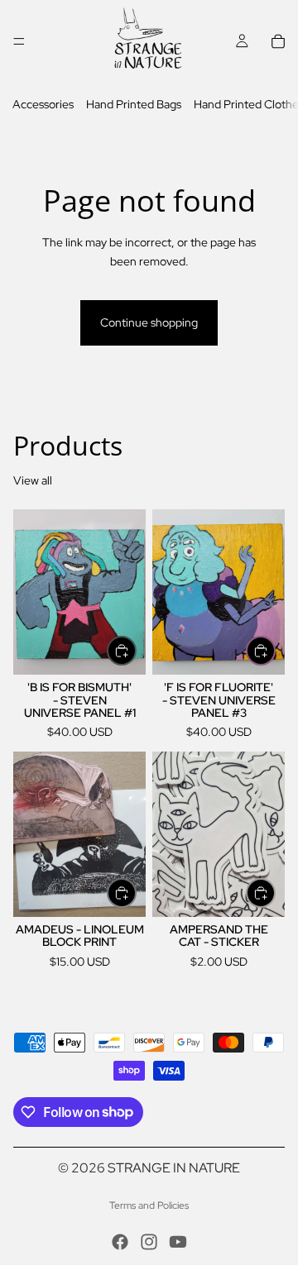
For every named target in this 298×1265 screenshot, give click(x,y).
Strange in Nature (174, 1168)
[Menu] (19, 41)
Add (136, 650)
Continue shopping (149, 322)
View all (32, 480)
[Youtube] (178, 1242)
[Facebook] (120, 1242)
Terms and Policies (149, 1205)
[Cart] (278, 41)
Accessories (43, 104)
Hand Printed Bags (133, 104)
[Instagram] (149, 1242)
